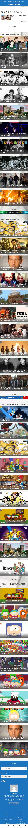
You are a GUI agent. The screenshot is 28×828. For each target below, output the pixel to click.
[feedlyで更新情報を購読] (16, 803)
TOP (7, 812)
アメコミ (7, 821)
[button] (25, 768)
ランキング (20, 821)
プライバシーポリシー (21, 823)
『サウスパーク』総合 (7, 819)
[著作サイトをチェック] (10, 803)
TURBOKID (14, 793)
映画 (21, 815)
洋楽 (7, 815)
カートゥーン (21, 817)
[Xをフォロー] (12, 803)
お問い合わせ (7, 823)
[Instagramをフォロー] (14, 803)
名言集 (20, 819)
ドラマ (7, 817)
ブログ (20, 812)
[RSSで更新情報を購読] (18, 803)
